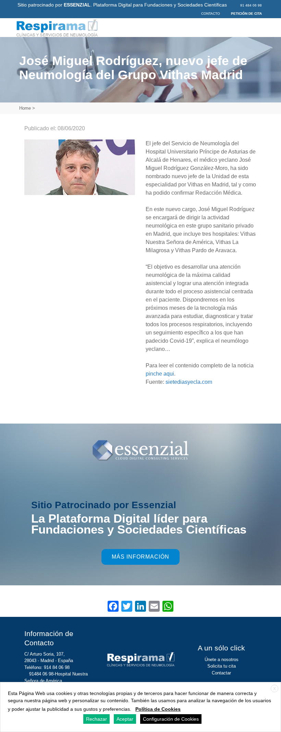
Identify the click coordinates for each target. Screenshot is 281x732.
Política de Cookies (158, 709)
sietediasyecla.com (189, 382)
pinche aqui (160, 374)
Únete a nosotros (222, 659)
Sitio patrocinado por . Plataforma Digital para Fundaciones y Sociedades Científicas (122, 5)
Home (25, 108)
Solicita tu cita (221, 666)
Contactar (221, 672)
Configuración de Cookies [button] (171, 719)
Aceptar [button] (125, 719)
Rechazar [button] (96, 719)
